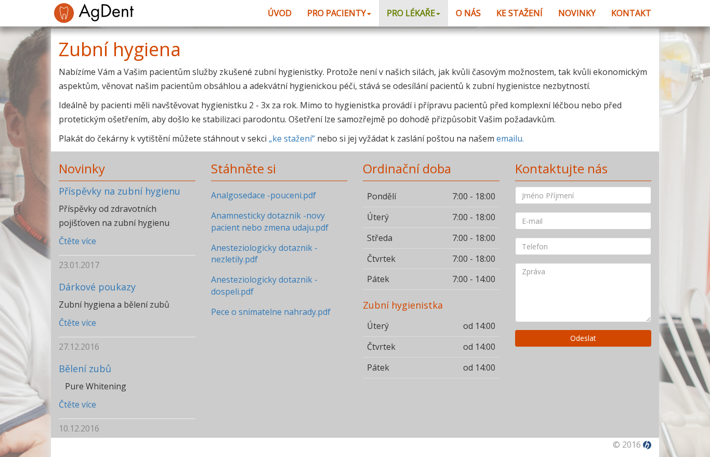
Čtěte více (77, 241)
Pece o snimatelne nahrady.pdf (271, 312)
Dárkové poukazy (97, 287)
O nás (468, 13)
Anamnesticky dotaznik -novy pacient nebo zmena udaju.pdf (269, 221)
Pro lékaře (411, 13)
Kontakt (631, 13)
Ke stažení (519, 13)
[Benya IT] (647, 444)
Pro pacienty (336, 13)
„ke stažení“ (292, 138)
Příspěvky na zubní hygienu (119, 191)
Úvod (280, 13)
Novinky (577, 13)
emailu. (510, 138)
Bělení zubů (85, 368)
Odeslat (583, 338)
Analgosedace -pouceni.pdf (263, 195)
